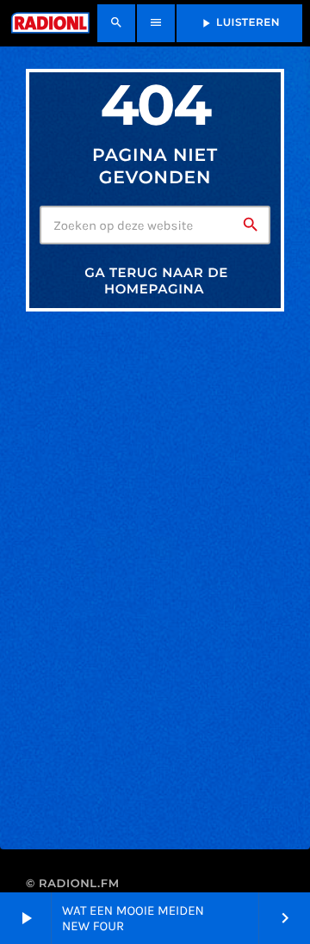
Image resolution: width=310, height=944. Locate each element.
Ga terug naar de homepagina (156, 280)
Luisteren (239, 23)
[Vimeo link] (49, 23)
